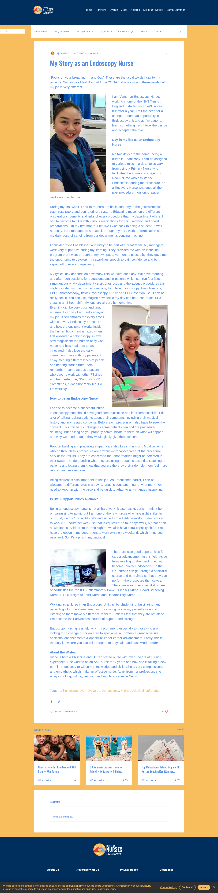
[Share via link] (59, 701)
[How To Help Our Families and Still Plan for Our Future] (57, 748)
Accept (204, 887)
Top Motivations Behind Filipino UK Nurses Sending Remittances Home (161, 769)
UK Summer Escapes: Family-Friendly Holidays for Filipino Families (106, 769)
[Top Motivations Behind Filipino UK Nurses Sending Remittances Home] (161, 748)
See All (180, 729)
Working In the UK (84, 31)
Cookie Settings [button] (168, 887)
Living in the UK (61, 31)
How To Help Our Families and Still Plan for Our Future (57, 769)
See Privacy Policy (106, 889)
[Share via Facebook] (51, 701)
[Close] (214, 887)
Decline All (187, 887)
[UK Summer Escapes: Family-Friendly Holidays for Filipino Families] (109, 748)
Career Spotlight (126, 31)
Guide (159, 31)
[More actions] (166, 53)
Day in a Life (106, 31)
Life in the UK (40, 31)
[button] (179, 31)
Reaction (145, 31)
